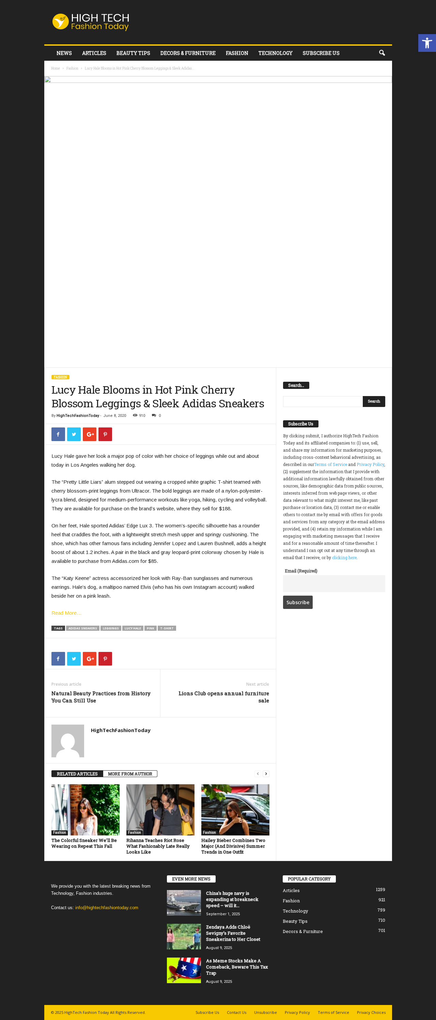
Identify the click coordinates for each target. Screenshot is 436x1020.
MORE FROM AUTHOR (130, 773)
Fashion (237, 53)
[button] (427, 43)
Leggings (111, 628)
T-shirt (167, 628)
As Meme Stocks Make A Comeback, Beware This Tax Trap (237, 967)
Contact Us (236, 1012)
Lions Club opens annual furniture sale (223, 697)
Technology (276, 53)
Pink (150, 628)
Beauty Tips (133, 53)
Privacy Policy (370, 464)
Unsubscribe (265, 1012)
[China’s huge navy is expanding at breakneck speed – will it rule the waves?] (184, 903)
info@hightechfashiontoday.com (106, 907)
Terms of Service (330, 464)
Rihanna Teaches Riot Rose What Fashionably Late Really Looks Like (158, 846)
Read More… (66, 613)
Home (55, 68)
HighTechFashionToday (78, 415)
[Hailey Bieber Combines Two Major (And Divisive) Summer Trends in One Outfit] (235, 809)
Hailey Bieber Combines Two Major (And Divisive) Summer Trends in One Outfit (233, 846)
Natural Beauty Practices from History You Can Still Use (101, 697)
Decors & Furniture (188, 53)
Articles (94, 53)
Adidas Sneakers (82, 628)
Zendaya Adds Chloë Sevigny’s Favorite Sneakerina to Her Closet (233, 933)
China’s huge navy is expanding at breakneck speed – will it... (232, 899)
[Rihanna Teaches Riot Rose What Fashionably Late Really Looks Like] (160, 809)
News (64, 53)
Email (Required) (301, 570)
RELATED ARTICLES (77, 773)
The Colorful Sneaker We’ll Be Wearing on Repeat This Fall (84, 843)
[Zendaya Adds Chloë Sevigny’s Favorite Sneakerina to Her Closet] (184, 936)
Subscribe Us (321, 53)
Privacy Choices (371, 1012)
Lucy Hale (133, 628)
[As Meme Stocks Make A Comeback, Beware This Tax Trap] (184, 970)
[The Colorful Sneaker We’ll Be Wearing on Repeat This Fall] (85, 809)
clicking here (344, 557)
